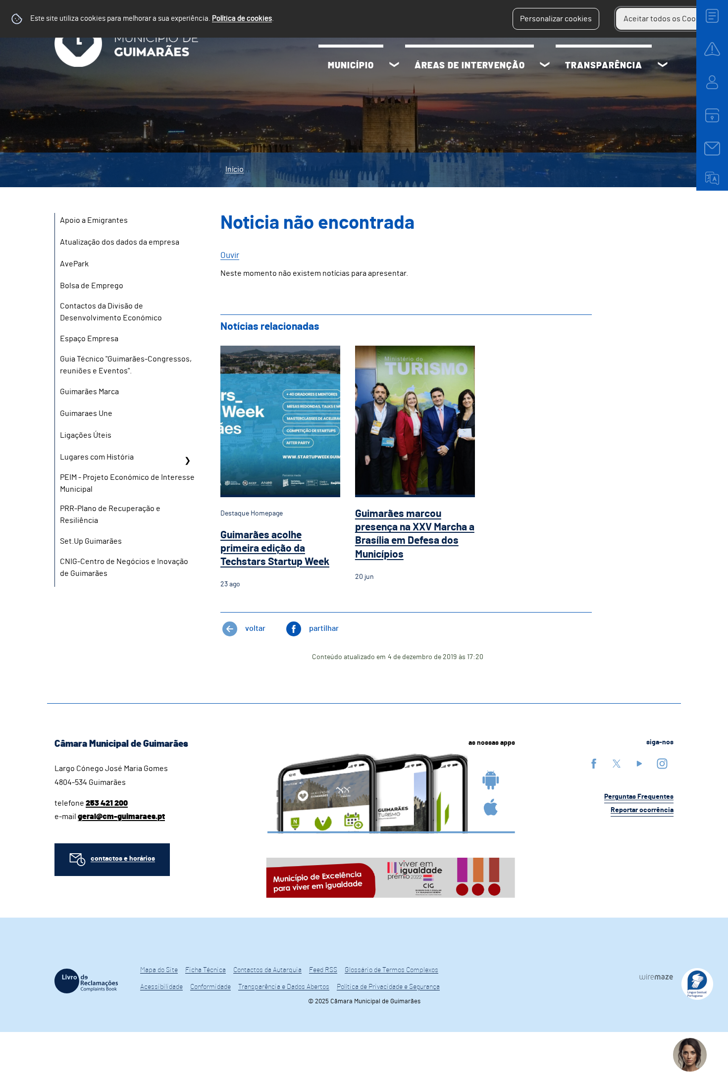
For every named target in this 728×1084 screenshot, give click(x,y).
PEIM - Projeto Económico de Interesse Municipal (127, 483)
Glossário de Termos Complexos (391, 970)
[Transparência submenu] (663, 66)
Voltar (255, 628)
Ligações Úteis (85, 435)
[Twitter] (616, 763)
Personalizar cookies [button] (556, 19)
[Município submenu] (394, 66)
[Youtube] (639, 763)
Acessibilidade (161, 986)
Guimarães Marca (89, 392)
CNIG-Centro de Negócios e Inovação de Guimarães (124, 567)
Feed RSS (323, 970)
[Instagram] (662, 763)
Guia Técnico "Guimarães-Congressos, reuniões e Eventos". (126, 365)
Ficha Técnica (205, 970)
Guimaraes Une (86, 413)
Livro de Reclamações (86, 981)
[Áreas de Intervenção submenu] (545, 66)
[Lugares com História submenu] (187, 460)
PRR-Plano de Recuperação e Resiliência (110, 514)
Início (234, 169)
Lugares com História (97, 457)
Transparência (603, 65)
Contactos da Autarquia (267, 970)
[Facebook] (593, 763)
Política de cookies (242, 18)
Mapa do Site (159, 970)
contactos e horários (123, 858)
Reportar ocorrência (642, 810)
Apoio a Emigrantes (94, 220)
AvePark (74, 264)
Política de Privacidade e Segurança (388, 986)
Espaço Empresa (89, 339)
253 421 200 (107, 803)
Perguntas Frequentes (639, 796)
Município (351, 65)
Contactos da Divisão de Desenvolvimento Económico (111, 312)
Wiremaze (656, 976)
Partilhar (324, 628)
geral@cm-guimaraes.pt (121, 817)
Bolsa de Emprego (91, 286)
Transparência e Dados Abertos (283, 986)
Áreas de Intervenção (470, 65)
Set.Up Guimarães (91, 541)
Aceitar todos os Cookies (667, 19)
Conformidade (210, 986)
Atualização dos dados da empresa (119, 242)
